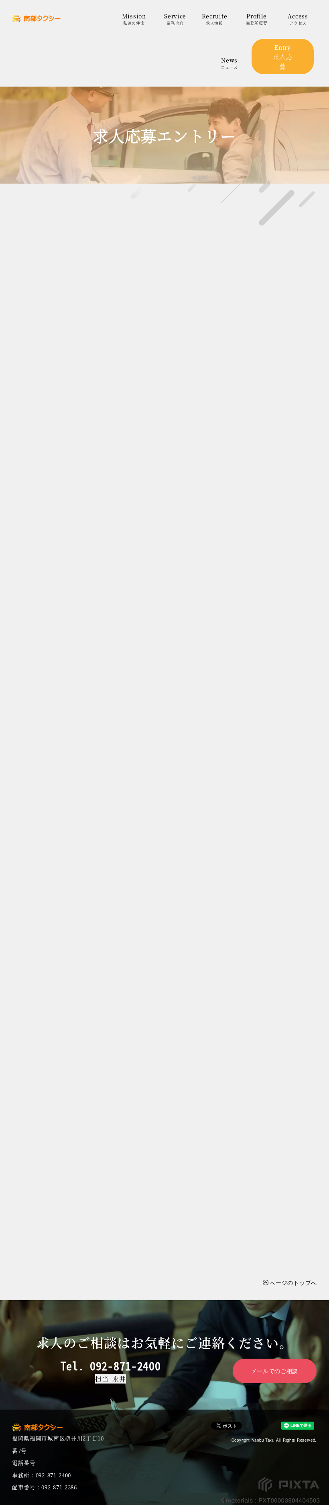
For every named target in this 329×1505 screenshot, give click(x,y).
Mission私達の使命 (134, 19)
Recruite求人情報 (214, 19)
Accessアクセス (298, 19)
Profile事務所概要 (257, 19)
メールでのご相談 (275, 1371)
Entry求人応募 (283, 57)
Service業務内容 (175, 19)
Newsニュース (229, 63)
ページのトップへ (293, 1282)
